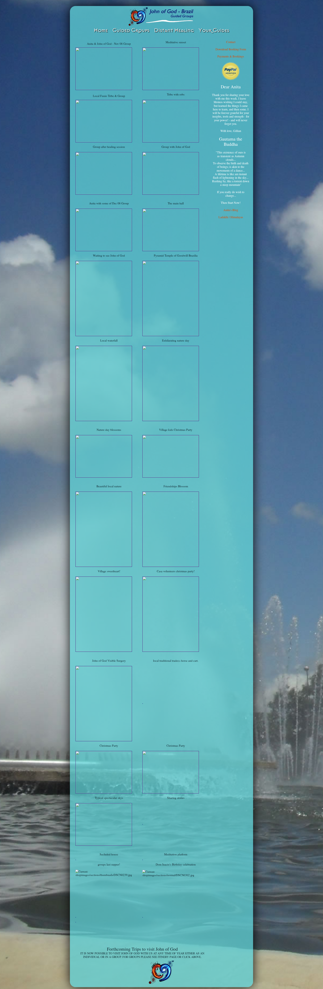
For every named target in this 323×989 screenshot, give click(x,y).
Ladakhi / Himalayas (231, 217)
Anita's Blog (230, 210)
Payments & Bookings (230, 56)
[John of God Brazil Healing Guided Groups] (161, 16)
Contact (230, 42)
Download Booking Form (231, 49)
